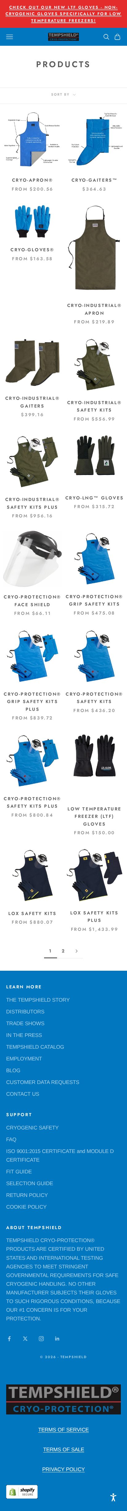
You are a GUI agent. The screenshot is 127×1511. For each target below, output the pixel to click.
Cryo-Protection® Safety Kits (94, 698)
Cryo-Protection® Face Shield (32, 600)
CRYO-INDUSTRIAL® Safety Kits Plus (32, 503)
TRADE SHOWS (25, 1023)
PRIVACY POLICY (63, 1469)
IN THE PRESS (24, 1035)
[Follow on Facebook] (9, 1339)
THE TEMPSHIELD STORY (38, 1000)
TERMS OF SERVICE (63, 1430)
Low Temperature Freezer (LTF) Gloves (94, 816)
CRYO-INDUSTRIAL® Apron (94, 309)
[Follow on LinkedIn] (57, 1339)
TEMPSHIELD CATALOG (35, 1047)
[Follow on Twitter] (25, 1339)
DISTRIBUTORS (25, 1012)
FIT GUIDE (19, 1172)
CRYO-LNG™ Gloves (94, 498)
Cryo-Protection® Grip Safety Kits (94, 600)
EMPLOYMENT (24, 1059)
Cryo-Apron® (32, 180)
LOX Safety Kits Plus (94, 916)
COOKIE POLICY (26, 1207)
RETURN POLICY (27, 1195)
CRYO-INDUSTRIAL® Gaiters (32, 402)
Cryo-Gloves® (32, 250)
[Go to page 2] (76, 951)
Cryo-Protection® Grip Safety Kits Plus (32, 701)
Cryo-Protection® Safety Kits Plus (32, 802)
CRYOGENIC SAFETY (32, 1128)
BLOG (13, 1070)
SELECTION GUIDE (29, 1183)
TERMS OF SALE (63, 1450)
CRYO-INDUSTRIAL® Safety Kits (94, 406)
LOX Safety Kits (32, 913)
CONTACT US (22, 1094)
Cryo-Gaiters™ (95, 180)
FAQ (11, 1139)
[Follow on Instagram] (41, 1339)
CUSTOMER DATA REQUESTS (42, 1082)
